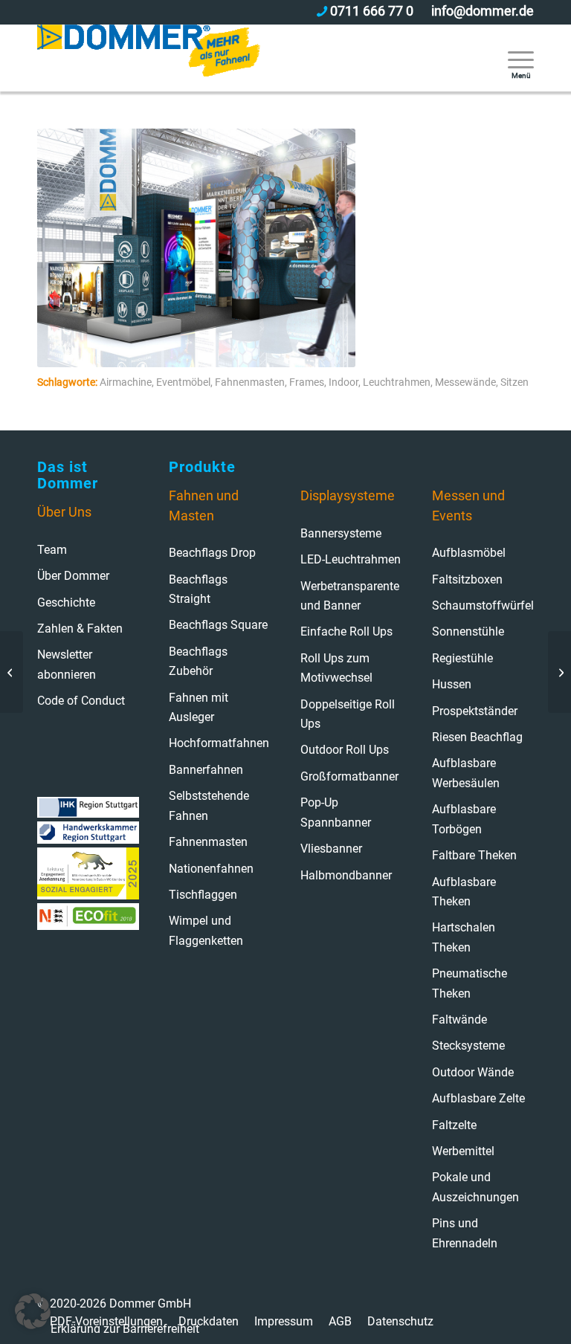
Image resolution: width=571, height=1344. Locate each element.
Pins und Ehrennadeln (464, 1233)
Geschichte (66, 602)
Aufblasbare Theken (464, 891)
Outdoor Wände (473, 1072)
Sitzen (514, 382)
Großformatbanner (349, 776)
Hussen (451, 684)
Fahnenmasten (250, 382)
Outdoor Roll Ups (344, 750)
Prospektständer (474, 711)
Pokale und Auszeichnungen (475, 1187)
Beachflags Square (218, 625)
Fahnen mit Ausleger (198, 707)
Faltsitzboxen (467, 579)
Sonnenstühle (468, 631)
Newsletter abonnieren (66, 664)
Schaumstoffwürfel (483, 605)
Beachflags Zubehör (198, 661)
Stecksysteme (468, 1045)
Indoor (343, 382)
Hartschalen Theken (463, 937)
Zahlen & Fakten (80, 628)
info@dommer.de (482, 11)
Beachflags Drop (212, 553)
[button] (32, 1311)
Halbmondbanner (346, 875)
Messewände (465, 382)
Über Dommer (73, 576)
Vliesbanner (331, 848)
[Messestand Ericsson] (11, 672)
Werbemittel (463, 1151)
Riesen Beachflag (477, 737)
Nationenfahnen (211, 869)
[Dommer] (148, 58)
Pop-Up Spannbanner (335, 812)
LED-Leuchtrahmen (350, 559)
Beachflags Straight (198, 589)
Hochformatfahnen (219, 743)
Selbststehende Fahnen (209, 805)
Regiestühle (462, 658)
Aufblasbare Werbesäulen (466, 772)
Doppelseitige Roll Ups (347, 714)
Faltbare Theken (474, 855)
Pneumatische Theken (469, 983)
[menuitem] (513, 58)
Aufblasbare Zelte (478, 1098)
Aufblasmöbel (469, 553)
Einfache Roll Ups (346, 631)
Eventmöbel (183, 382)
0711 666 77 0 (371, 11)
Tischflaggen (203, 895)
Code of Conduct (81, 701)
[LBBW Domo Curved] (559, 672)
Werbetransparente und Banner (349, 596)
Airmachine (126, 382)
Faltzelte (454, 1125)
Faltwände (459, 1019)
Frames (306, 382)
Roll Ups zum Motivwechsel (336, 668)
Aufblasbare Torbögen (464, 819)
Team (52, 550)
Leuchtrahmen (396, 382)
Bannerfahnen (206, 770)
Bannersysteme (340, 533)
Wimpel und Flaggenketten (206, 930)
